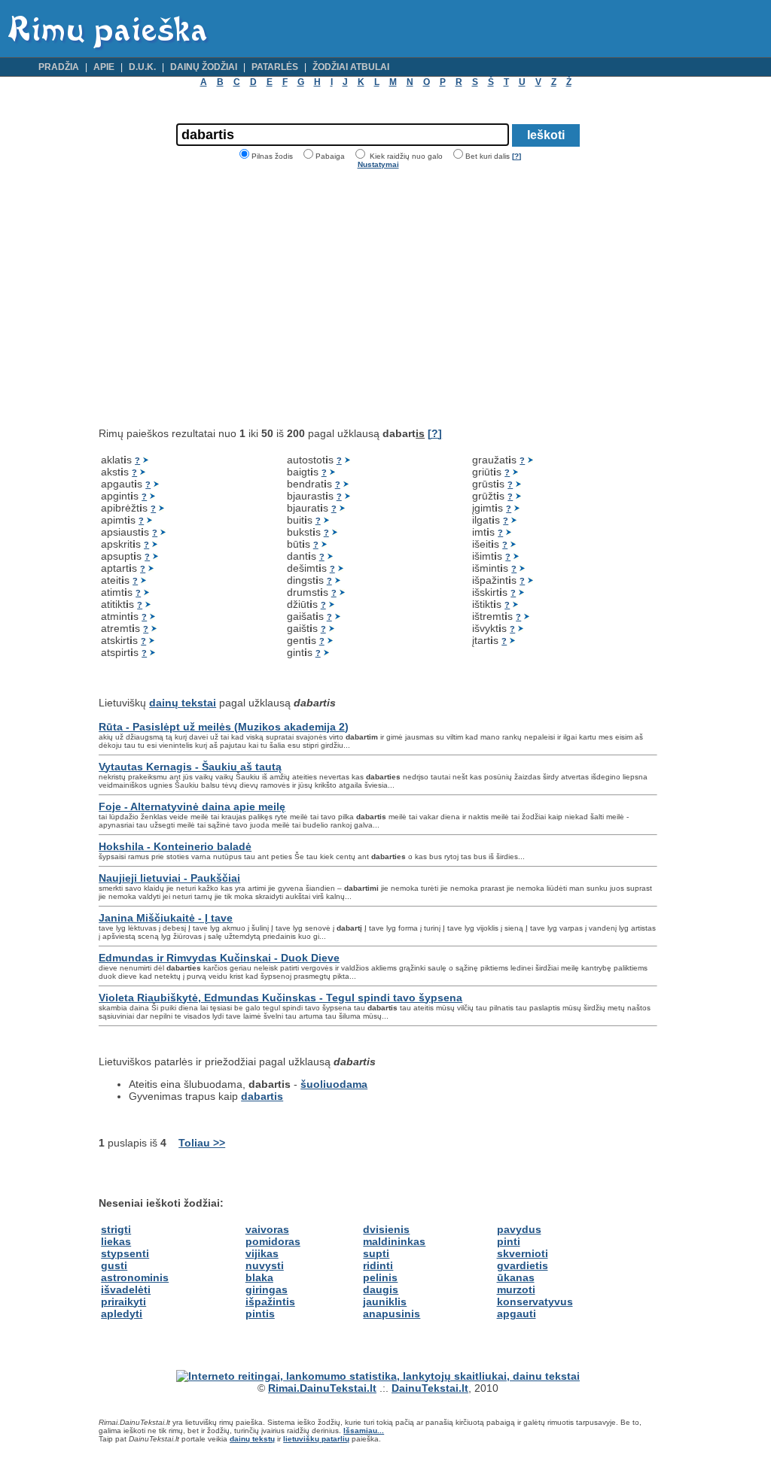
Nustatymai (378, 164)
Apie (103, 67)
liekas (116, 1241)
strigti (116, 1229)
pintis (260, 1314)
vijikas (262, 1253)
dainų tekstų (252, 1439)
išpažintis (270, 1301)
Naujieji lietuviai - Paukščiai (169, 878)
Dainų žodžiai (203, 67)
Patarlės (274, 67)
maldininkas (394, 1241)
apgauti (516, 1314)
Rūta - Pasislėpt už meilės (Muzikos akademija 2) (224, 727)
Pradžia (58, 67)
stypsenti (125, 1253)
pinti (508, 1241)
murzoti (516, 1289)
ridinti (378, 1265)
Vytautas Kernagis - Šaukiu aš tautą (190, 767)
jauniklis (385, 1301)
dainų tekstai (182, 703)
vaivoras (267, 1229)
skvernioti (522, 1253)
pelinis (380, 1277)
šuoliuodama (333, 1084)
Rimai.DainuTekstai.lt (322, 1388)
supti (376, 1253)
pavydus (519, 1229)
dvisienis (386, 1229)
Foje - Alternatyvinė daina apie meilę (192, 806)
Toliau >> (201, 1143)
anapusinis (391, 1314)
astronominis (135, 1277)
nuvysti (264, 1265)
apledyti (121, 1314)
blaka (259, 1277)
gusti (114, 1265)
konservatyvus (535, 1301)
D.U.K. (142, 67)
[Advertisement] (225, 298)
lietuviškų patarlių (316, 1439)
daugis (380, 1289)
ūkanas (516, 1277)
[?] (516, 156)
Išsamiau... (363, 1430)
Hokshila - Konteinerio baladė (175, 846)
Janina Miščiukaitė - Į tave (166, 918)
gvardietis (522, 1265)
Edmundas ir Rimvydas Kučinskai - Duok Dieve (219, 958)
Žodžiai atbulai (350, 67)
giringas (266, 1289)
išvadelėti (126, 1289)
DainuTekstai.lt (430, 1388)
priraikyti (123, 1301)
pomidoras (272, 1241)
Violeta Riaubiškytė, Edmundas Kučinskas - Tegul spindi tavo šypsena (280, 998)
